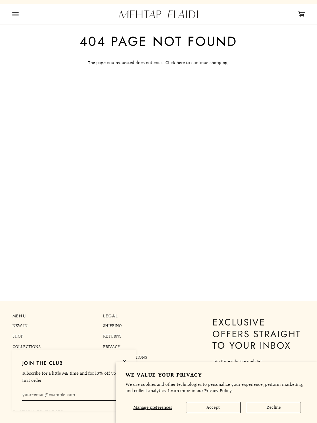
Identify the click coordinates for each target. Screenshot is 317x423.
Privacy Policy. (218, 391)
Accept (213, 407)
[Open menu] (21, 14)
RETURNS (112, 336)
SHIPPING (112, 325)
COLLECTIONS (26, 347)
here (180, 63)
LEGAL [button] (110, 316)
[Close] (127, 359)
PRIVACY (111, 347)
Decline (274, 407)
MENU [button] (19, 316)
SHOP (17, 336)
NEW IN (20, 325)
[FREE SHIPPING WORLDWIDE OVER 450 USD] (158, 2)
